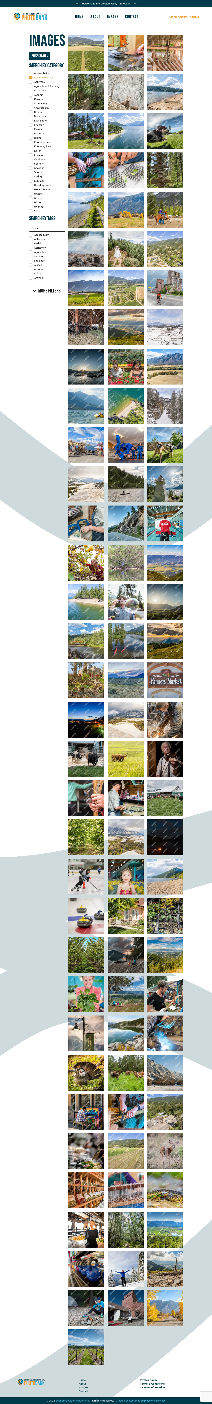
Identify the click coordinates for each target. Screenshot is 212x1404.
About (95, 16)
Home (79, 16)
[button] (47, 291)
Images (113, 16)
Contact (132, 16)
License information (152, 1387)
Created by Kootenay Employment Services (141, 1400)
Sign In (194, 16)
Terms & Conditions (152, 1383)
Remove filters (40, 56)
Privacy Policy (148, 1380)
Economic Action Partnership (72, 1400)
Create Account (178, 16)
